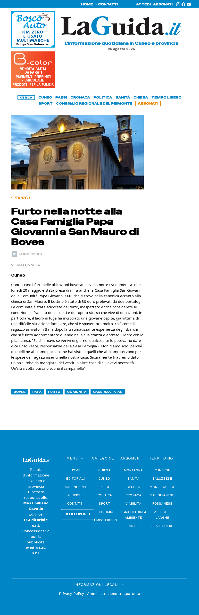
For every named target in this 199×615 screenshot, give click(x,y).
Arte (133, 526)
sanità (123, 97)
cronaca (80, 97)
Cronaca (133, 495)
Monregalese (162, 487)
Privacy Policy (71, 593)
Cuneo (104, 478)
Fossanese (162, 503)
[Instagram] (178, 4)
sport (45, 103)
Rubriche (75, 495)
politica (102, 97)
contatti (108, 4)
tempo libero (166, 97)
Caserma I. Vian (107, 392)
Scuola (133, 487)
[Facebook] (183, 4)
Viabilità (133, 503)
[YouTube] (189, 4)
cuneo (45, 97)
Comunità (76, 392)
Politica (104, 495)
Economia (104, 512)
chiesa (140, 97)
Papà (36, 392)
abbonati (163, 4)
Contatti (75, 503)
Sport (104, 503)
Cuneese (162, 470)
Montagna (133, 470)
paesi (61, 97)
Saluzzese (162, 478)
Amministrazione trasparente (113, 593)
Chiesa (104, 470)
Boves (20, 392)
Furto (54, 392)
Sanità (133, 478)
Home (75, 470)
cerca (26, 97)
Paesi (104, 487)
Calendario (75, 487)
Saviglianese (162, 495)
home (87, 4)
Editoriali (75, 478)
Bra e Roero (162, 526)
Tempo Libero (104, 520)
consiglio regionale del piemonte (94, 103)
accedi (143, 4)
